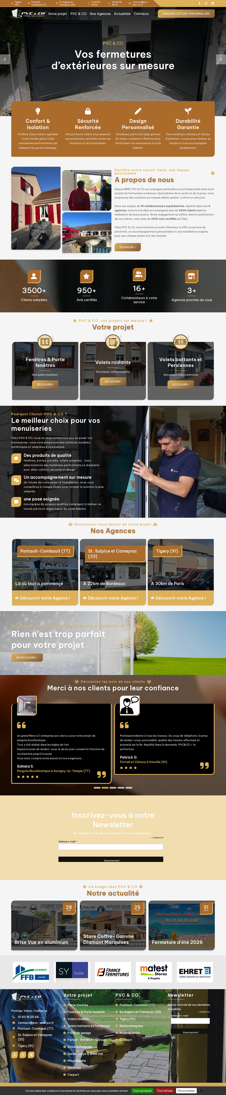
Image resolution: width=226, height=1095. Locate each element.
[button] (221, 59)
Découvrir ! (45, 381)
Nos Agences (100, 14)
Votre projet (57, 14)
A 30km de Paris (167, 583)
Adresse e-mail (67, 841)
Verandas (74, 1068)
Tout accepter (142, 1090)
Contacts (141, 14)
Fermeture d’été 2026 (177, 942)
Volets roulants (78, 1019)
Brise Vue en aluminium (41, 942)
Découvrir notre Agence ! (45, 598)
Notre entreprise (131, 1026)
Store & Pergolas (80, 1047)
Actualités (122, 14)
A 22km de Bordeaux (104, 583)
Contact (126, 1040)
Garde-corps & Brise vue (85, 1054)
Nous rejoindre (130, 1033)
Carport (73, 1075)
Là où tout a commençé (39, 583)
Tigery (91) (167, 551)
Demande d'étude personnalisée (186, 13)
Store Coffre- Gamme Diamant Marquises (108, 939)
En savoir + (128, 247)
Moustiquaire (77, 1061)
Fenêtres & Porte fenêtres (86, 1012)
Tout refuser (165, 1090)
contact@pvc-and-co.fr (36, 1023)
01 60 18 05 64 (28, 1017)
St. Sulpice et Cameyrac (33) (112, 553)
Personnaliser (186, 1090)
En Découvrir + (27, 657)
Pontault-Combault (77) (45, 551)
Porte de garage (79, 1033)
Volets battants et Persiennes (89, 1026)
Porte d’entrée (78, 1005)
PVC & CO (78, 14)
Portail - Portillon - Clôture (87, 1040)
